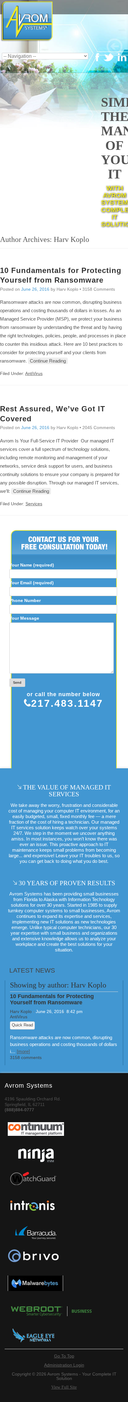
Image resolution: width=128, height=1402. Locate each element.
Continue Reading (48, 360)
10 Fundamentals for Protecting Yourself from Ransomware (52, 999)
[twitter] (97, 60)
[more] (23, 1051)
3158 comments (26, 1057)
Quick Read (22, 1025)
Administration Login (64, 1365)
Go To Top (64, 1356)
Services (33, 503)
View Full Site (64, 1387)
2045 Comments (98, 427)
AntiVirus (34, 373)
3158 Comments (98, 289)
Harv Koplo (21, 1011)
